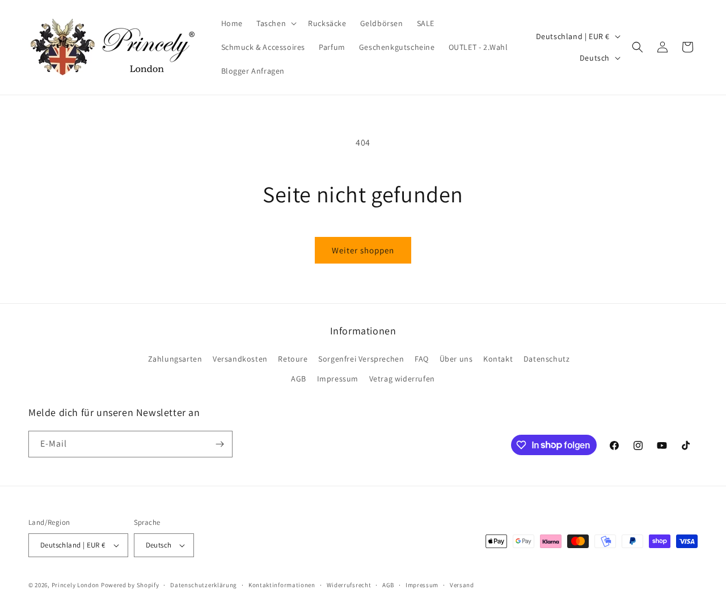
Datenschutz (547, 359)
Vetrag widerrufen (402, 379)
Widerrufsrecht (349, 585)
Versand (462, 585)
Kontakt (498, 359)
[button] (275, 23)
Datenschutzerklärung (203, 585)
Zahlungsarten (175, 359)
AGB (298, 379)
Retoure (292, 359)
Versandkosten (240, 359)
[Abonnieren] (219, 444)
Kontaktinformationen (281, 585)
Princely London (76, 585)
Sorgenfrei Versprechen (361, 359)
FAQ (422, 359)
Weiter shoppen (363, 250)
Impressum (337, 379)
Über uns (456, 359)
